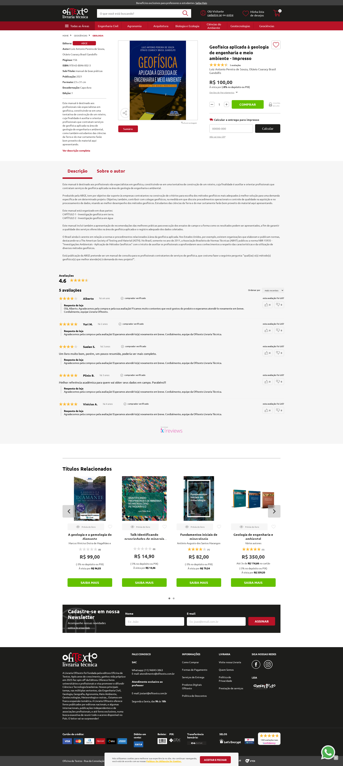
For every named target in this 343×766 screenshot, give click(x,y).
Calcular (268, 128)
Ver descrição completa (76, 150)
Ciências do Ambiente (214, 25)
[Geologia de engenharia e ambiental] (253, 498)
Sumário (128, 129)
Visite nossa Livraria (230, 662)
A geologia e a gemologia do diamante (90, 536)
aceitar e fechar (215, 759)
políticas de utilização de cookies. (164, 761)
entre (230, 15)
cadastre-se (214, 15)
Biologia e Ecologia (187, 26)
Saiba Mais (201, 2)
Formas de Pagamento (194, 669)
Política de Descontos (194, 695)
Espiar (86, 526)
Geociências (266, 26)
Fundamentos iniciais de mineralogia (198, 536)
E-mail (191, 613)
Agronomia (134, 26)
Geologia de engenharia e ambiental (253, 536)
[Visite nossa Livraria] (80, 665)
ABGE (84, 43)
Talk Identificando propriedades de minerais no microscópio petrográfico (144, 538)
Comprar (247, 104)
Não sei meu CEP (217, 136)
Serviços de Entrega (193, 677)
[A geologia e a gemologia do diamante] (90, 498)
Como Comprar (190, 662)
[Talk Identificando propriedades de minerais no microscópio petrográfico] (144, 498)
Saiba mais (90, 582)
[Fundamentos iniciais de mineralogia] (199, 498)
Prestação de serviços (231, 688)
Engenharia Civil (108, 26)
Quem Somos (226, 669)
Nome (129, 613)
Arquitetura (160, 26)
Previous (69, 511)
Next (274, 511)
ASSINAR (262, 621)
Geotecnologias (240, 26)
